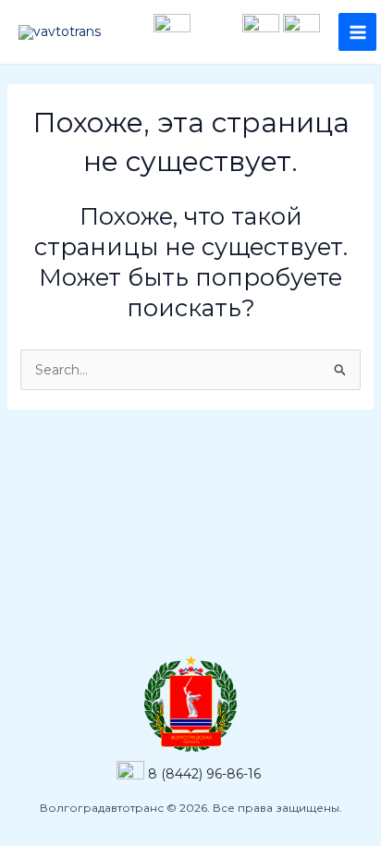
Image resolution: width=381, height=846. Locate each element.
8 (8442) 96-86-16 (204, 773)
